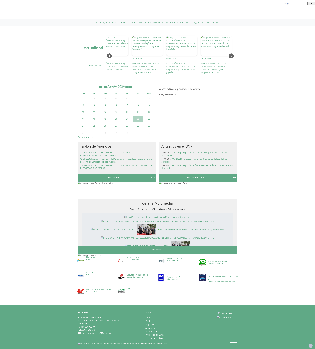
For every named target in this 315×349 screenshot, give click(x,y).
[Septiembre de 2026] (130, 86)
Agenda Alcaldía (201, 22)
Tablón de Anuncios (95, 146)
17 (83, 119)
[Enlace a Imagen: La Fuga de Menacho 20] (147, 229)
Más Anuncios (114, 177)
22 (138, 119)
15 (138, 112)
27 (116, 125)
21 (127, 119)
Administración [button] (126, 22)
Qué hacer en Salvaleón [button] (148, 22)
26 (105, 125)
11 (94, 112)
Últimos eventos (85, 137)
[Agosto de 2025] (101, 86)
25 (94, 125)
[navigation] (299, 3)
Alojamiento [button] (167, 22)
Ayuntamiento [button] (109, 22)
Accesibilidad (151, 331)
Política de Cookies (154, 338)
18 (94, 119)
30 (149, 125)
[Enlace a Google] (287, 3)
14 (127, 112)
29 (138, 125)
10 (83, 112)
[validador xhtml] (225, 317)
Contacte (215, 22)
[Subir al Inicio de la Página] (311, 346)
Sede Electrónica (184, 22)
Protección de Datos (154, 334)
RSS (153, 177)
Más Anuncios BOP (196, 177)
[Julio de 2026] (106, 86)
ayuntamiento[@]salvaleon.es (100, 333)
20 (116, 119)
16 (149, 112)
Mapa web (150, 324)
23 (149, 119)
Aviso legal (150, 328)
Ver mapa (82, 323)
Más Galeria (157, 249)
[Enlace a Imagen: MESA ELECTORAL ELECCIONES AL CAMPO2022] (113, 229)
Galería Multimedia (157, 203)
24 (83, 125)
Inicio (98, 22)
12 (105, 112)
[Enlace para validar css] (225, 313)
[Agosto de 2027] (127, 86)
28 (127, 125)
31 (83, 132)
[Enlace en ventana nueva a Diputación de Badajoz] (87, 343)
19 (105, 119)
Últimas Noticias (93, 66)
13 (116, 112)
